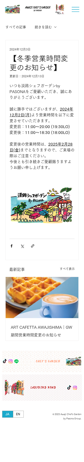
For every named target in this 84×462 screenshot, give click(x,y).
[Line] (16, 361)
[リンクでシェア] (33, 246)
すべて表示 (67, 268)
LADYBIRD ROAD (43, 387)
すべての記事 (15, 27)
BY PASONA (38, 10)
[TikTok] (69, 387)
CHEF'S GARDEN (48, 361)
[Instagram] (75, 387)
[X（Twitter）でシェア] (22, 246)
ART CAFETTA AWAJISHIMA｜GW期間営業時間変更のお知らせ (41, 331)
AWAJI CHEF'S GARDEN (37, 7)
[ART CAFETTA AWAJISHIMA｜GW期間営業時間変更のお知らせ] (42, 297)
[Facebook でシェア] (11, 246)
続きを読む (43, 27)
